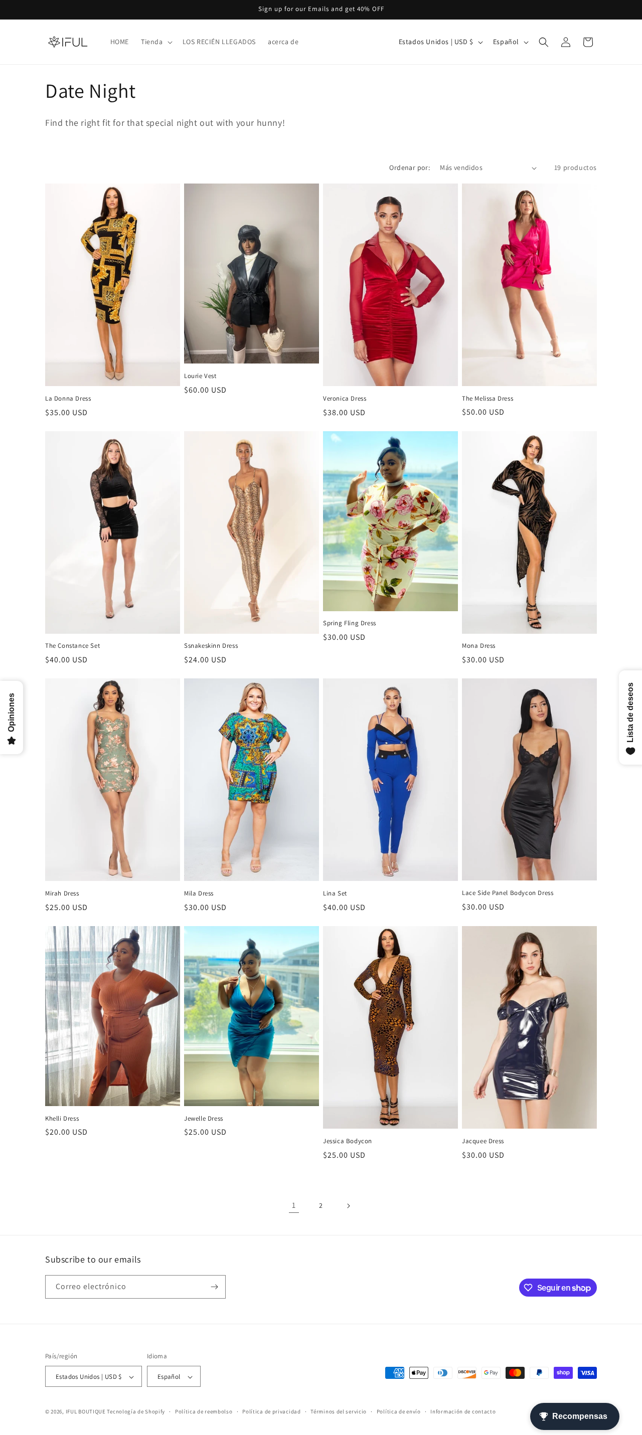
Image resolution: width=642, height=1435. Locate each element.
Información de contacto (463, 1411)
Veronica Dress (344, 399)
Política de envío (399, 1411)
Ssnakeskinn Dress (211, 646)
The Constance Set (72, 646)
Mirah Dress (62, 893)
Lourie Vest (200, 376)
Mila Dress (199, 893)
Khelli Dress (62, 1119)
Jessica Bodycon (347, 1141)
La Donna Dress (68, 399)
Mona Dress (479, 646)
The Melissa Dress (487, 399)
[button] (156, 41)
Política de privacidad (271, 1411)
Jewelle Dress (203, 1119)
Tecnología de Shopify (136, 1411)
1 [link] (294, 1205)
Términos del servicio (338, 1411)
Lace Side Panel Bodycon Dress (507, 893)
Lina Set (335, 893)
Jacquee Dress (483, 1141)
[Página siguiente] (348, 1206)
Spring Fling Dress (349, 623)
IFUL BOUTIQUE (86, 1411)
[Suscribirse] (214, 1287)
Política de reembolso (204, 1411)
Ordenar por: (409, 167)
